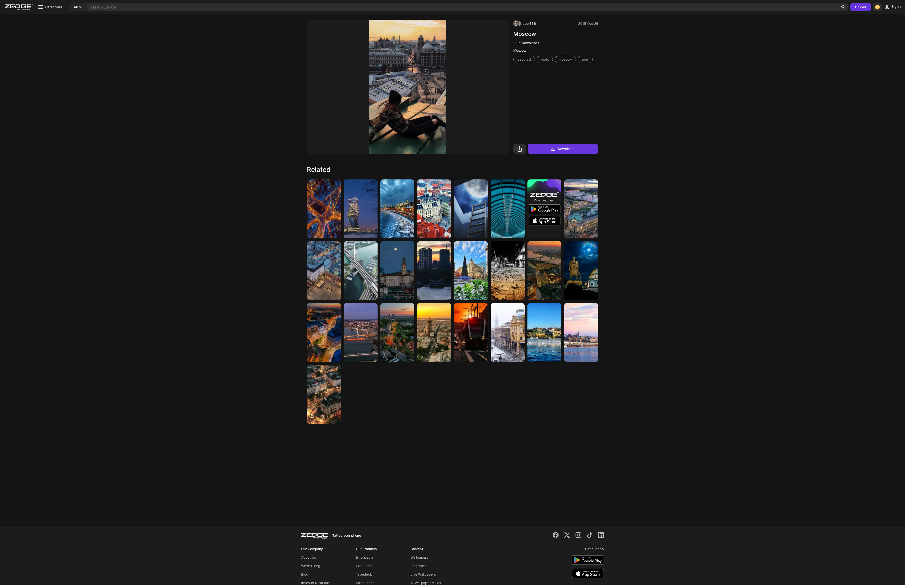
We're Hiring (310, 566)
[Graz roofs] (434, 208)
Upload (860, 7)
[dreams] (471, 208)
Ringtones (418, 566)
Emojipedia (364, 557)
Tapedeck (364, 574)
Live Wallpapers (423, 574)
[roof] (508, 208)
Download (566, 149)
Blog (304, 574)
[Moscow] (324, 208)
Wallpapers (419, 557)
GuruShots (364, 566)
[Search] (843, 7)
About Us (308, 557)
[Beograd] (581, 208)
